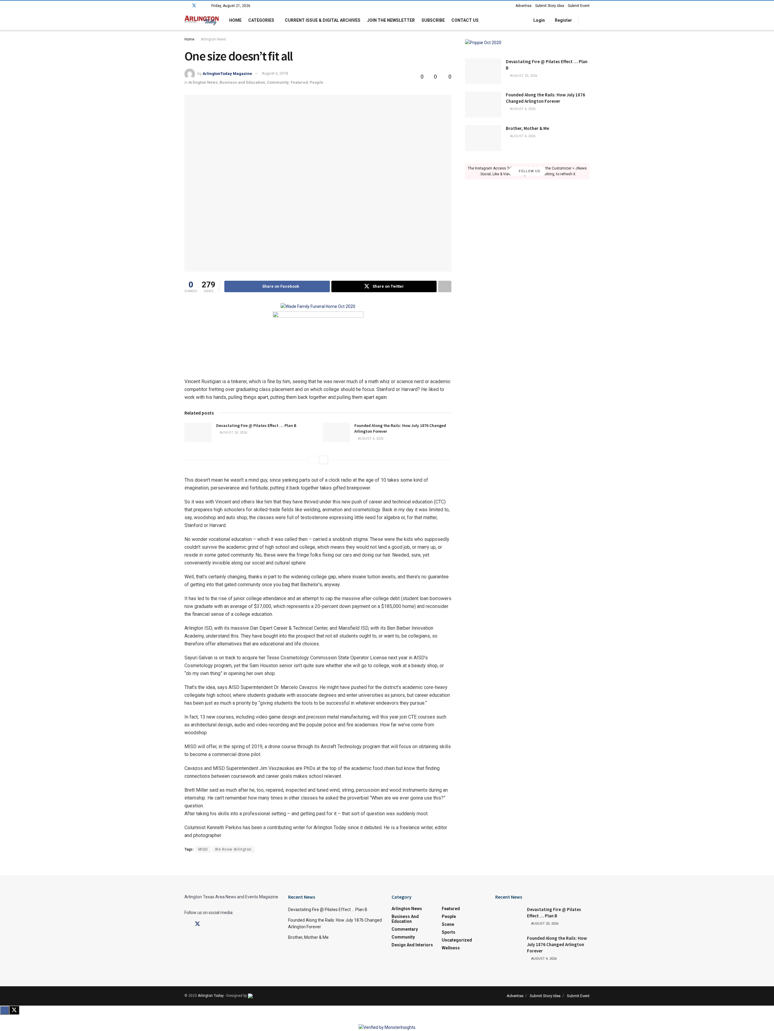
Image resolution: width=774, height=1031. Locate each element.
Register (563, 20)
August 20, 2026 (233, 433)
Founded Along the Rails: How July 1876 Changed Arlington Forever (557, 944)
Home (235, 20)
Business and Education (242, 82)
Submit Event (579, 6)
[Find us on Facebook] (186, 6)
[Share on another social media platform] (444, 286)
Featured (299, 82)
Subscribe (433, 20)
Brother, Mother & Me (527, 128)
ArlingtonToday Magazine (227, 73)
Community (278, 82)
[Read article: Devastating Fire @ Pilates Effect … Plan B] (198, 432)
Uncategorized (457, 940)
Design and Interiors (412, 944)
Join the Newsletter (391, 20)
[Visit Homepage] (201, 20)
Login (538, 20)
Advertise (523, 6)
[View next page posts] (323, 460)
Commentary (405, 929)
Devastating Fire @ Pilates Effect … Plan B (256, 425)
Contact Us (465, 20)
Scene (448, 924)
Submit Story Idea (549, 6)
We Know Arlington (233, 849)
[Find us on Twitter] (194, 6)
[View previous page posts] (312, 460)
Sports (448, 932)
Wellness (451, 947)
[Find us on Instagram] (202, 6)
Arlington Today (211, 996)
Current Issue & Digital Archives (322, 20)
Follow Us (529, 171)
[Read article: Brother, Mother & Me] (483, 138)
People (316, 82)
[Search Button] (587, 20)
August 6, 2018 (275, 73)
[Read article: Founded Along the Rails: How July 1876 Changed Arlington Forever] (336, 432)
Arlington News (213, 39)
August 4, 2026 (370, 439)
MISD (203, 849)
